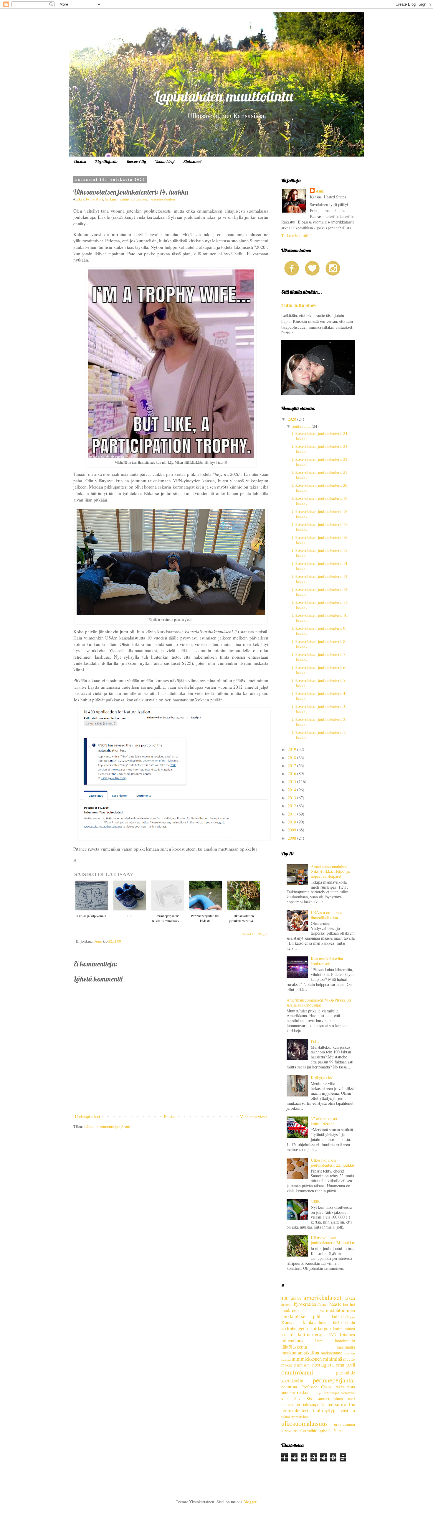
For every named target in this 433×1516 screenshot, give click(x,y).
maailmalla (346, 1347)
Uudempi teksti (87, 1116)
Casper (323, 1304)
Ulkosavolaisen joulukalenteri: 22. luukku (320, 461)
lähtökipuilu (345, 1341)
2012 (292, 805)
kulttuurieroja (311, 1334)
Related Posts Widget (254, 934)
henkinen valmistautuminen (126, 199)
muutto (349, 1359)
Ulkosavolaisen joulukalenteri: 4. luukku (319, 695)
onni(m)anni (297, 1371)
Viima (338, 1430)
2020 (292, 419)
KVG (332, 1334)
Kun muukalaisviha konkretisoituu (327, 961)
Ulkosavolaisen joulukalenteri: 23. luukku (320, 448)
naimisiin (302, 1365)
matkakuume (331, 1353)
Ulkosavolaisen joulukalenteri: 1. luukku (319, 734)
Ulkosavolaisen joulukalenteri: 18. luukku (320, 514)
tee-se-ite (337, 1404)
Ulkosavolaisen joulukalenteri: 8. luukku (319, 644)
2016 (292, 773)
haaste (335, 1303)
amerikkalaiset (322, 1297)
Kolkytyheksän (323, 1077)
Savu (298, 1398)
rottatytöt (348, 1392)
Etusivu (80, 161)
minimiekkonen (307, 1358)
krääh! (287, 1334)
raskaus (304, 1392)
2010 (292, 822)
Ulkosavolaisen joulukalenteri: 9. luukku (319, 630)
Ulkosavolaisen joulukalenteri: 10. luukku (320, 617)
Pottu (315, 1041)
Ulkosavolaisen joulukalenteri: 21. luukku (320, 474)
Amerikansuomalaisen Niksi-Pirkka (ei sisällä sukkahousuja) (319, 1002)
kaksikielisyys (343, 1316)
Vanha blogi (164, 161)
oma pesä (345, 1364)
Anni (320, 191)
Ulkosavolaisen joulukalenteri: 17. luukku (320, 527)
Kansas (288, 1322)
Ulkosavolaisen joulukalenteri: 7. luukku (319, 657)
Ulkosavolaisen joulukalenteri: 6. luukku (319, 670)
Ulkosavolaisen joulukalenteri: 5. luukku (319, 683)
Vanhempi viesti (253, 1116)
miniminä (332, 1358)
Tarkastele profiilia (297, 235)
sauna (285, 1398)
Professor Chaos (316, 1387)
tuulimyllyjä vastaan (334, 1410)
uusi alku (299, 1430)
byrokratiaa (94, 199)
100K (315, 1201)
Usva (286, 1430)
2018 (292, 757)
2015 (292, 781)
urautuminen (344, 1424)
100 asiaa (291, 1298)
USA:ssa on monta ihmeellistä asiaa (326, 915)
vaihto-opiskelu (320, 1430)
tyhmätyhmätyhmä (295, 1416)
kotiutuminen (344, 1328)
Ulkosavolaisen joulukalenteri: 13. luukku (320, 578)
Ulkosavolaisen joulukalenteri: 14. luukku (320, 565)
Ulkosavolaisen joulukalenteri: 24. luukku (320, 435)
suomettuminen (330, 1398)
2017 (292, 765)
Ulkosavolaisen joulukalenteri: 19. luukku (320, 500)
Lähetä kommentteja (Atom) (108, 1126)
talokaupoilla (314, 1404)
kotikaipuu (320, 1328)
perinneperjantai (334, 1379)
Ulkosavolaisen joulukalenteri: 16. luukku (320, 540)
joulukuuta (302, 426)
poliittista (289, 1387)
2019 (292, 749)
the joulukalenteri (161, 199)
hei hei (349, 1304)
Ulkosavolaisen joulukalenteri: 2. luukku (319, 721)
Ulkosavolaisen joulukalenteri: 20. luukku (320, 487)
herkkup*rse (293, 1316)
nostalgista (322, 1364)
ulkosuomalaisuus (304, 1423)
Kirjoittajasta (106, 161)
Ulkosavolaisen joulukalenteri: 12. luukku (320, 591)
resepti (318, 1393)
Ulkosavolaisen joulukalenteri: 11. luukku (320, 604)
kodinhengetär (294, 1328)
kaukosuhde (314, 1322)
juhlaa (319, 1316)
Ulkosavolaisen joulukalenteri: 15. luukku (320, 552)
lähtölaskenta (294, 1346)
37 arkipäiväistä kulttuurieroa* (324, 1121)
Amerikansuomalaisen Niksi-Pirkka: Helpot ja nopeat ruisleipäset (330, 871)
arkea (80, 199)
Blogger (249, 1502)
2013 (292, 797)
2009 (292, 830)
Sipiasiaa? (192, 161)
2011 (292, 814)
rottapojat (331, 1392)
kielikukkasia (344, 1322)
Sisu (310, 1398)
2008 (292, 838)
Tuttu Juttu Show (298, 305)
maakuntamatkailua (300, 1352)
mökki (286, 1365)
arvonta (286, 1304)
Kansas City (136, 161)
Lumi (319, 1341)
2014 (292, 789)
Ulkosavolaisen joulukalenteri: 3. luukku (319, 708)
